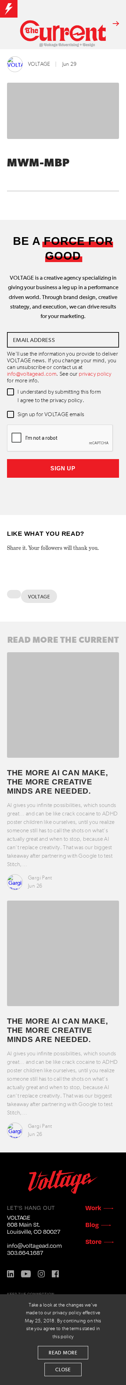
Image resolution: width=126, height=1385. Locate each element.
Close (63, 1369)
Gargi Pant (40, 878)
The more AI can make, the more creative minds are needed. (57, 782)
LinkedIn (10, 1273)
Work (93, 1207)
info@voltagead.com (31, 374)
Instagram (41, 1273)
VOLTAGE (39, 64)
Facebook (55, 1273)
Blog (92, 1224)
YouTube (26, 1273)
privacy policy (95, 374)
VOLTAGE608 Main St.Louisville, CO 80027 (33, 1224)
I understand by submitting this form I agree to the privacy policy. (59, 396)
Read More (63, 1353)
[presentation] (60, 438)
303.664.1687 (25, 1252)
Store (93, 1241)
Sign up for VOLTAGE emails (51, 415)
